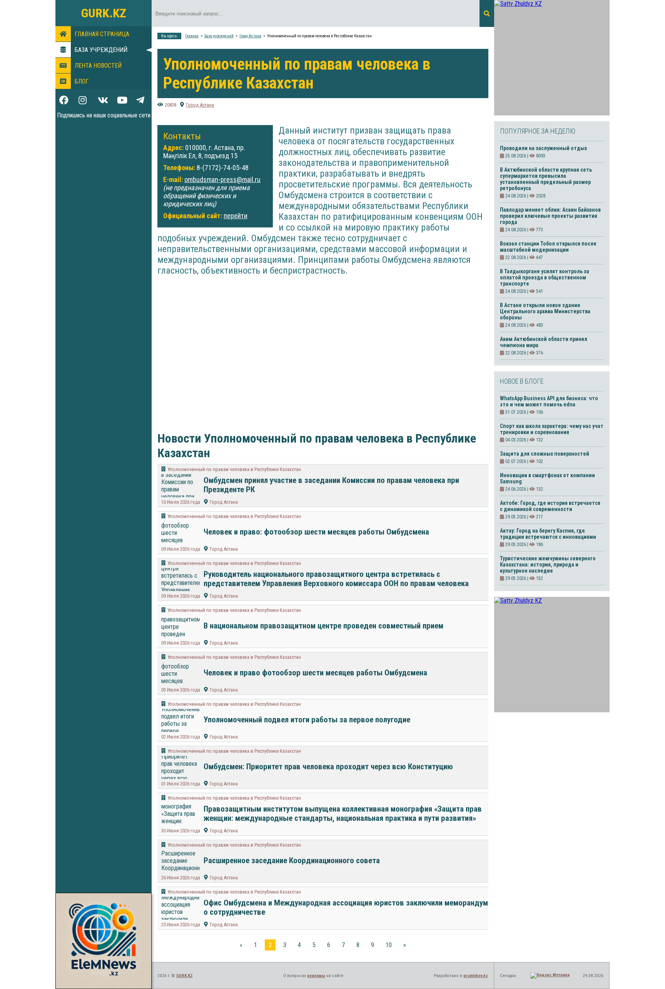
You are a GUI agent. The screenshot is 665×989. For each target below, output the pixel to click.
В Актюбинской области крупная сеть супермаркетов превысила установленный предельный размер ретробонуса (546, 179)
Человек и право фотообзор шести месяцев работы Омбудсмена (315, 672)
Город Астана (250, 36)
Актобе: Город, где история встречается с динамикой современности (550, 506)
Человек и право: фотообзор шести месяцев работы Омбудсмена (316, 531)
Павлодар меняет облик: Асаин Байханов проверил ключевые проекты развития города (550, 216)
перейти (235, 216)
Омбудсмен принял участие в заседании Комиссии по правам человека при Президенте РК (331, 485)
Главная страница (102, 34)
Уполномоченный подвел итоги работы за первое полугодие (307, 719)
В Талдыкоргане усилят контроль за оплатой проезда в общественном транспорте (544, 277)
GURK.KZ (103, 13)
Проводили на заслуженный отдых (543, 148)
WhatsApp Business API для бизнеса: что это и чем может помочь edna (549, 401)
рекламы (316, 975)
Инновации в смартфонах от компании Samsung (547, 478)
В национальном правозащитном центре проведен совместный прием (323, 625)
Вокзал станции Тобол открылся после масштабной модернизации (548, 247)
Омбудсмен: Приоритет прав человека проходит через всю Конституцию (328, 766)
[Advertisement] (317, 346)
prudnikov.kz (475, 975)
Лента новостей (98, 65)
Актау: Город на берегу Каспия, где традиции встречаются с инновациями (548, 534)
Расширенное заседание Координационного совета (292, 860)
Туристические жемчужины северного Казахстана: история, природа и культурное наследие (548, 564)
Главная (192, 36)
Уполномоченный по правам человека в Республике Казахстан (234, 469)
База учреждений (101, 49)
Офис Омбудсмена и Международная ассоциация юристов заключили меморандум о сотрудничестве (346, 907)
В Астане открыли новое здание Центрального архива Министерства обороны (545, 311)
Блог (82, 81)
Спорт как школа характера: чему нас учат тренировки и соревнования (551, 429)
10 (389, 945)
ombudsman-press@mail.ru (222, 179)
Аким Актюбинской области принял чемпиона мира (543, 342)
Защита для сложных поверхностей (544, 454)
